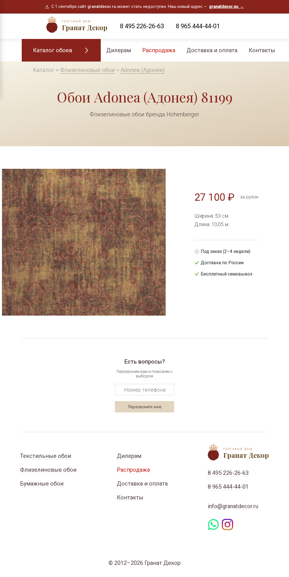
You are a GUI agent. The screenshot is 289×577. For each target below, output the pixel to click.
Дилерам (118, 50)
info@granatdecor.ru (233, 506)
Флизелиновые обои (87, 70)
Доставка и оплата (212, 50)
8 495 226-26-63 (142, 26)
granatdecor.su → (226, 6)
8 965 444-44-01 (198, 26)
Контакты (262, 50)
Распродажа (158, 50)
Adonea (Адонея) (143, 70)
